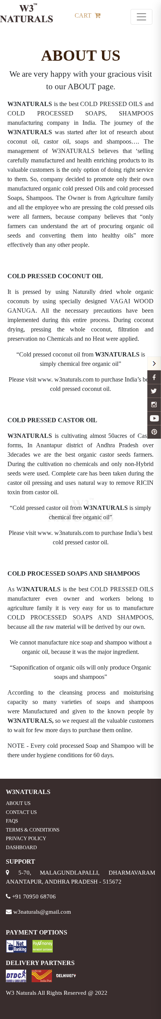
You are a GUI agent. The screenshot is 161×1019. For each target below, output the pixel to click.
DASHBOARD (21, 847)
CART (84, 15)
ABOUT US (18, 803)
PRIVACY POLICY (26, 838)
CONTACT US (21, 812)
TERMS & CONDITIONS (32, 830)
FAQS (12, 821)
